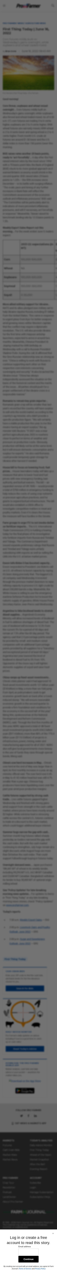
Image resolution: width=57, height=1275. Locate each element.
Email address (24, 1246)
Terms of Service (25, 1269)
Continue (28, 1259)
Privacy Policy (40, 1269)
